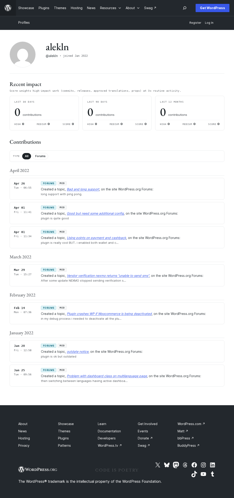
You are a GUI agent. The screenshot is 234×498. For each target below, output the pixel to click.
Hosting (24, 438)
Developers (107, 438)
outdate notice (77, 351)
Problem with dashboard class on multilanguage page (107, 376)
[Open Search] (184, 8)
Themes (64, 431)
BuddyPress (189, 445)
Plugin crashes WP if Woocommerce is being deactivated (109, 314)
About (22, 424)
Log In (209, 22)
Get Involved (147, 424)
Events (143, 431)
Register (195, 22)
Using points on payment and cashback (96, 238)
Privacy (23, 445)
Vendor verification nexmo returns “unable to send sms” (108, 276)
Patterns (64, 445)
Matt (183, 431)
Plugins (63, 438)
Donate (145, 438)
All (26, 156)
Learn (102, 424)
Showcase (66, 424)
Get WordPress (212, 8)
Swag (144, 445)
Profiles (24, 22)
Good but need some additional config (95, 213)
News (22, 431)
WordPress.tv (110, 445)
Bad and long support (83, 189)
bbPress (186, 438)
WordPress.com (191, 424)
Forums (40, 156)
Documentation (109, 431)
